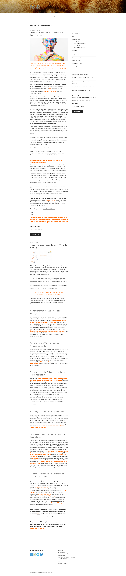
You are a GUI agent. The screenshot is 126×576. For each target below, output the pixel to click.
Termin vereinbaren (49, 209)
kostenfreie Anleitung (50, 91)
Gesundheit (75, 53)
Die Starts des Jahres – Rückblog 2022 (81, 74)
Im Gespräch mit (76, 33)
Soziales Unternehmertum (78, 57)
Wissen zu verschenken (76, 16)
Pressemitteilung (35, 302)
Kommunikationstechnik (80, 43)
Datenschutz (33, 572)
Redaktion (43, 16)
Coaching (74, 66)
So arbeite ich (62, 16)
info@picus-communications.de (67, 557)
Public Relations (76, 39)
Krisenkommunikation (79, 47)
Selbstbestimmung (77, 63)
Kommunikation (34, 16)
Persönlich (74, 36)
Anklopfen (87, 16)
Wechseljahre (77, 55)
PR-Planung (77, 45)
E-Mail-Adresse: (35, 226)
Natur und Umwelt (76, 60)
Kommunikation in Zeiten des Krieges (81, 90)
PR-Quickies (77, 41)
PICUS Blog (52, 16)
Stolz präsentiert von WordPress (45, 572)
